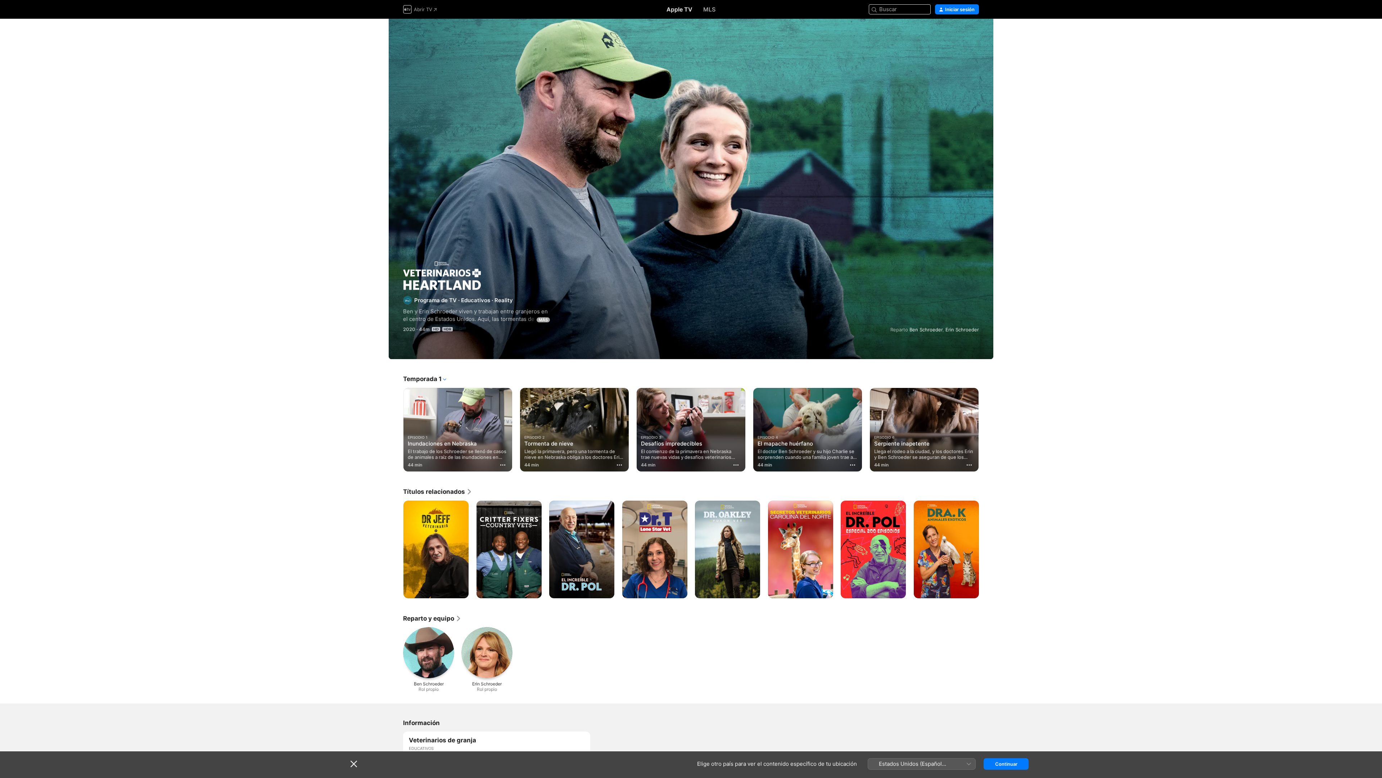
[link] (437, 492)
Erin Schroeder (962, 329)
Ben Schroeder (926, 329)
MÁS (543, 319)
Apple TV (679, 9)
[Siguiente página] (986, 429)
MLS (709, 9)
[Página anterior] (396, 429)
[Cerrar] (354, 764)
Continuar (1006, 764)
